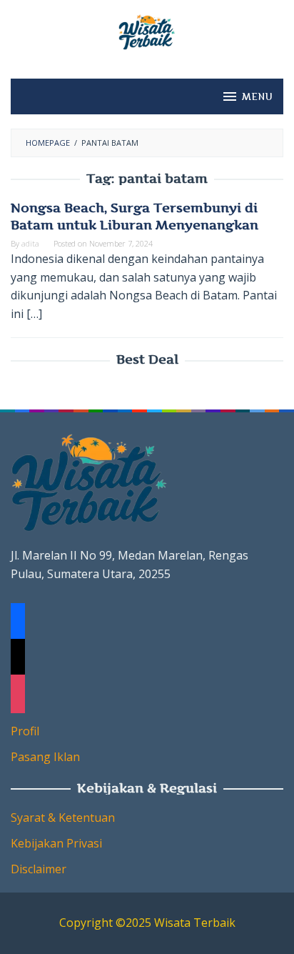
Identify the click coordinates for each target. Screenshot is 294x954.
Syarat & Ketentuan (63, 817)
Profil (25, 731)
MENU (257, 96)
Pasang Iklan (45, 757)
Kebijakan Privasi (56, 843)
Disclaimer (38, 869)
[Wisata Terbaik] (147, 31)
